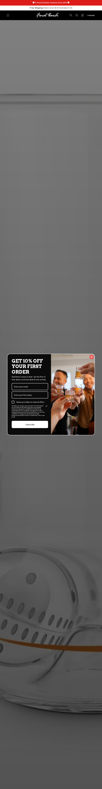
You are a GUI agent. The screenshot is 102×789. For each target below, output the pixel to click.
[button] (8, 15)
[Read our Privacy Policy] (46, 406)
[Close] (91, 357)
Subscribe (30, 424)
